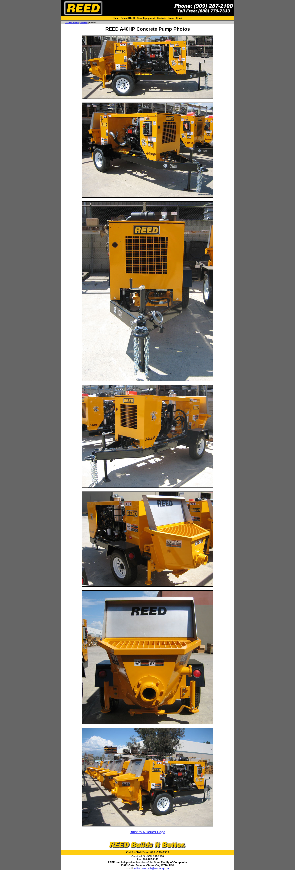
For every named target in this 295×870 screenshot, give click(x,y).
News (171, 18)
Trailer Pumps (72, 22)
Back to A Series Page (147, 832)
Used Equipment (146, 18)
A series (83, 22)
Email (179, 18)
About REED (128, 18)
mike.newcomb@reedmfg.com (152, 868)
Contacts (161, 18)
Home (116, 18)
